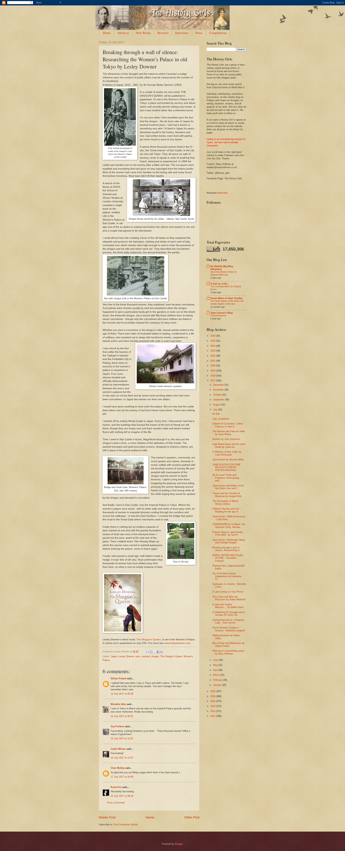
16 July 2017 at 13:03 (122, 757)
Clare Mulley (118, 768)
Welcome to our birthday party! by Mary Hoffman (228, 652)
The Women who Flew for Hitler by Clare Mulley (228, 432)
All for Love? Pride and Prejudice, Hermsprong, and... (226, 478)
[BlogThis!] (151, 652)
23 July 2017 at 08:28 (122, 796)
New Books (143, 33)
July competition (220, 418)
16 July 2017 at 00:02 (122, 716)
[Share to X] (154, 652)
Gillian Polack (118, 678)
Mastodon (223, 192)
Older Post (191, 817)
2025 (213, 340)
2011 (213, 716)
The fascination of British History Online (225, 502)
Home (107, 33)
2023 (213, 350)
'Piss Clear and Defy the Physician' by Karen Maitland (228, 598)
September (219, 399)
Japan (114, 656)
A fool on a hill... (219, 283)
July (215, 409)
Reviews (163, 33)
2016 (213, 691)
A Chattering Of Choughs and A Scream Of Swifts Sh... (228, 613)
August (217, 404)
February (218, 680)
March (216, 675)
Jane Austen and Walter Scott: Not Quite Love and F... (228, 487)
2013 (213, 706)
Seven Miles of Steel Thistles (226, 298)
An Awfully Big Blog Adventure (221, 267)
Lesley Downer (126, 656)
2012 (213, 711)
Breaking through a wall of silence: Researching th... (227, 549)
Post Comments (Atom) (125, 824)
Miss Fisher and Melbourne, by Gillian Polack (228, 644)
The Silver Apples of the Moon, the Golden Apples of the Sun (227, 302)
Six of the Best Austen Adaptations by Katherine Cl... (226, 576)
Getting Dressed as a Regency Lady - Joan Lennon (228, 621)
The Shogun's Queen (148, 639)
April (215, 670)
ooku (137, 656)
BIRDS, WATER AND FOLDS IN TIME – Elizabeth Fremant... (227, 558)
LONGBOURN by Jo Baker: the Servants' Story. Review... (228, 525)
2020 (213, 365)
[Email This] (148, 652)
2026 (213, 335)
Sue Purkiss (117, 726)
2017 (213, 380)
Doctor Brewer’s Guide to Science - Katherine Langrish (228, 629)
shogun (155, 656)
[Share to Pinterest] (161, 652)
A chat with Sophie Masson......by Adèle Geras (228, 606)
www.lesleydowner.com (177, 643)
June (216, 660)
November (218, 389)
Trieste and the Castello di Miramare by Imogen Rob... (227, 494)
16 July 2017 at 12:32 (122, 738)
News (199, 33)
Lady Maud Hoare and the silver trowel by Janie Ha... (228, 445)
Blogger (179, 844)
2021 (213, 360)
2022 (213, 355)
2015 (213, 696)
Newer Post (107, 817)
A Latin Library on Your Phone (227, 591)
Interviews (182, 33)
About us (123, 33)
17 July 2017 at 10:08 (122, 776)
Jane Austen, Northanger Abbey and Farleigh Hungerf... (228, 541)
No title (216, 413)
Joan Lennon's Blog (221, 312)
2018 (213, 375)
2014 (213, 701)
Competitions (218, 33)
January (217, 685)
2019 (213, 370)
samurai (146, 656)
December (218, 384)
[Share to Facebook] (158, 652)
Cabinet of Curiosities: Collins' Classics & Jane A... (227, 425)
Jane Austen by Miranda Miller (228, 459)
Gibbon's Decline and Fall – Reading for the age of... (226, 510)
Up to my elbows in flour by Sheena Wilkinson (223, 273)
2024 (213, 345)
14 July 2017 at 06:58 (122, 693)
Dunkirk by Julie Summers (226, 439)
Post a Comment (116, 802)
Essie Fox (116, 787)
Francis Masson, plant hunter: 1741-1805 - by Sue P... (227, 533)
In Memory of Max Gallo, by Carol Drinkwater (227, 453)
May (215, 665)
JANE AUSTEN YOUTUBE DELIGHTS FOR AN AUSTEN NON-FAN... (226, 467)
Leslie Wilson (118, 749)
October (217, 394)
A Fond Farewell (218, 315)
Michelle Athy (118, 704)
